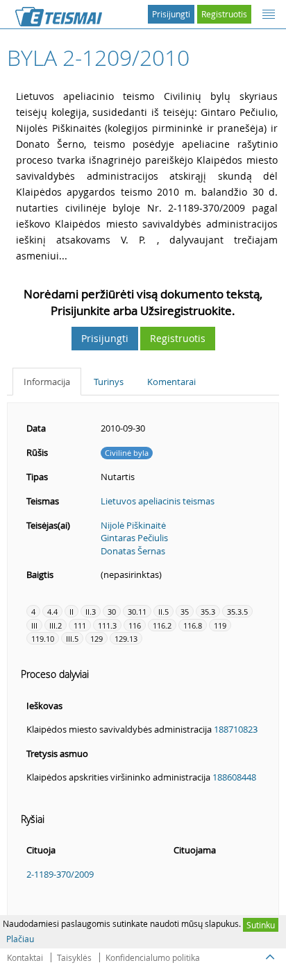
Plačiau (20, 938)
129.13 (126, 638)
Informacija (47, 381)
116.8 (192, 625)
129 (96, 638)
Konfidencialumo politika (153, 957)
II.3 (90, 611)
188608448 (234, 777)
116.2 (162, 625)
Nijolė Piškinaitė (133, 525)
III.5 (72, 638)
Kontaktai (25, 957)
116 (134, 625)
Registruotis (224, 13)
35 (184, 611)
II (71, 611)
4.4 (52, 611)
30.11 (137, 611)
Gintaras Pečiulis (134, 537)
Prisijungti (171, 13)
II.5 (163, 611)
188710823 (236, 729)
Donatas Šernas (133, 551)
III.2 (55, 625)
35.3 (208, 611)
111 (80, 625)
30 (112, 611)
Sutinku (260, 924)
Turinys (109, 381)
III (34, 625)
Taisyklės (74, 957)
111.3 (107, 625)
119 (220, 625)
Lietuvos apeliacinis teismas (157, 501)
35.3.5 (237, 611)
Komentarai (171, 381)
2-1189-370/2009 (60, 874)
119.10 (42, 638)
